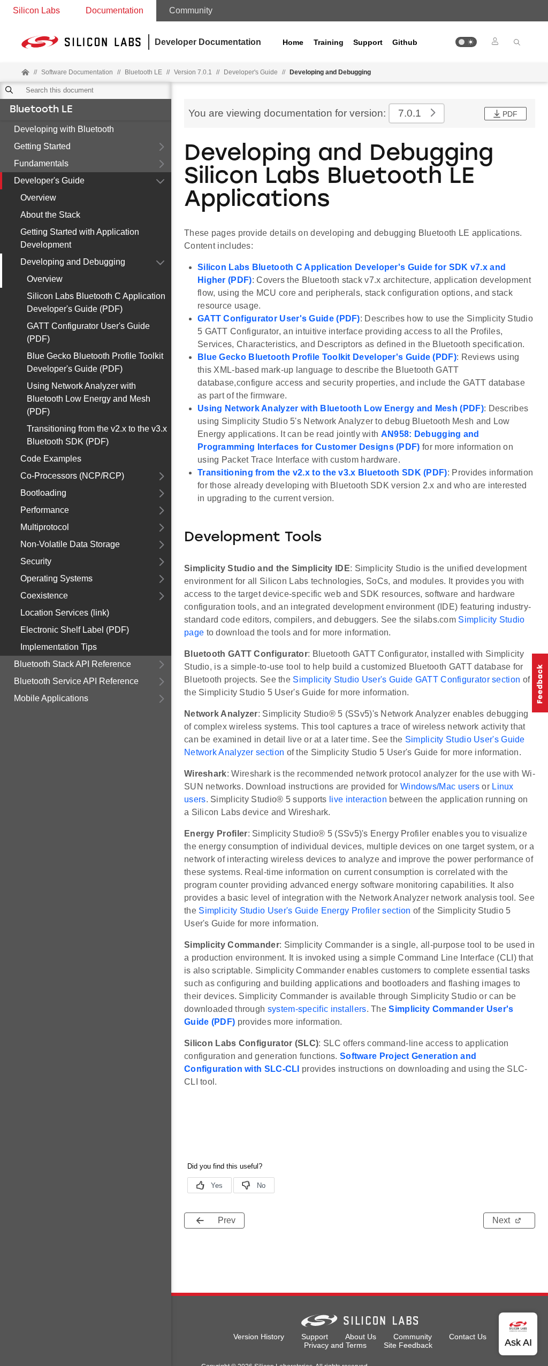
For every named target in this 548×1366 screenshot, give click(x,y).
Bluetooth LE (41, 110)
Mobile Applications (51, 698)
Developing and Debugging (72, 261)
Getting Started (42, 146)
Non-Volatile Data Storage (70, 544)
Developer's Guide (49, 180)
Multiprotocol (44, 527)
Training (329, 42)
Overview (38, 197)
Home (293, 42)
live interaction (358, 799)
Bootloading (43, 492)
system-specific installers (317, 1009)
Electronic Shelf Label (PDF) (74, 629)
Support (368, 42)
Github (404, 42)
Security (35, 561)
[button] (466, 42)
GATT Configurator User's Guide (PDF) (88, 332)
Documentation (114, 10)
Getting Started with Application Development (79, 238)
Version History (258, 1336)
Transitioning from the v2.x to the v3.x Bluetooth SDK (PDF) (97, 435)
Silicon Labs (36, 10)
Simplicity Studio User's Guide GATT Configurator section (406, 679)
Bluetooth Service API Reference (76, 681)
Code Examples (50, 458)
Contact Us (467, 1336)
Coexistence (44, 595)
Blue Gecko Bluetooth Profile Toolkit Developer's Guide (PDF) (95, 362)
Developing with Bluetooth (64, 129)
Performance (44, 510)
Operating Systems (56, 578)
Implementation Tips (58, 646)
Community (190, 10)
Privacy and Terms (335, 1345)
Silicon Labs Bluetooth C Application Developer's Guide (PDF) (96, 302)
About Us (360, 1336)
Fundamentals (41, 163)
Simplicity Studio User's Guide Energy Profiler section (304, 910)
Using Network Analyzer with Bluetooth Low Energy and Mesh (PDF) (88, 398)
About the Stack (50, 214)
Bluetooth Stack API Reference (72, 664)
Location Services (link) (64, 612)
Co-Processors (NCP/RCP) (72, 475)
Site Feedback (408, 1345)
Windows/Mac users (440, 786)
